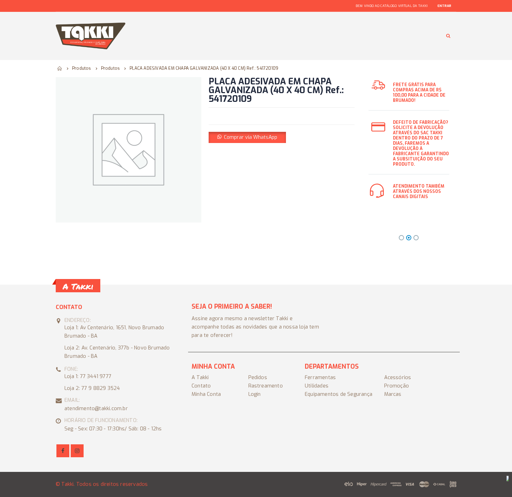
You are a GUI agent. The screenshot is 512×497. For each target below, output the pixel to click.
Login (254, 394)
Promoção (396, 386)
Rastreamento (265, 386)
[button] (247, 137)
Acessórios (397, 377)
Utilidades (316, 386)
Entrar (444, 6)
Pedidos (257, 377)
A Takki (200, 377)
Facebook (62, 450)
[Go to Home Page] (59, 68)
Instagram (77, 450)
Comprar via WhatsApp (250, 137)
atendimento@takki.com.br (96, 408)
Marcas (393, 394)
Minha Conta (206, 394)
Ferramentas (320, 377)
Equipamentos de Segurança (338, 394)
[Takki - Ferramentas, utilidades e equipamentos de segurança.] (90, 36)
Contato (201, 386)
